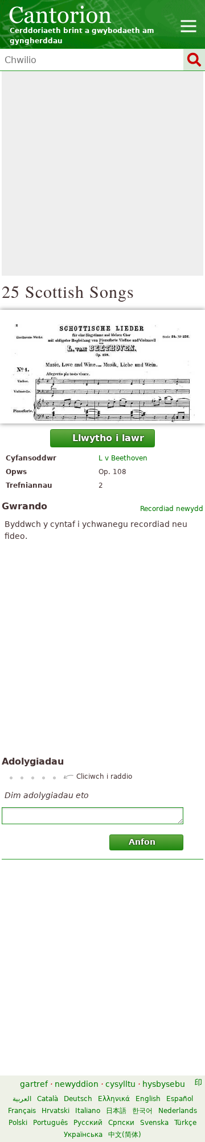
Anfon (142, 841)
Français (22, 1111)
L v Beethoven (123, 458)
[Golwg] (102, 366)
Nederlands (177, 1111)
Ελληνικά (114, 1099)
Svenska (154, 1123)
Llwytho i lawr (108, 438)
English (148, 1099)
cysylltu (120, 1084)
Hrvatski (55, 1111)
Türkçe (185, 1123)
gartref (34, 1084)
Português (50, 1123)
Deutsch (78, 1099)
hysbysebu (163, 1084)
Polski (18, 1123)
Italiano (87, 1111)
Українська (83, 1135)
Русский (87, 1123)
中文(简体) (124, 1135)
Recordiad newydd (171, 509)
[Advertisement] (102, 173)
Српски (121, 1123)
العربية (22, 1099)
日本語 (116, 1111)
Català (47, 1099)
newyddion (77, 1084)
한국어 (142, 1111)
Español (179, 1099)
